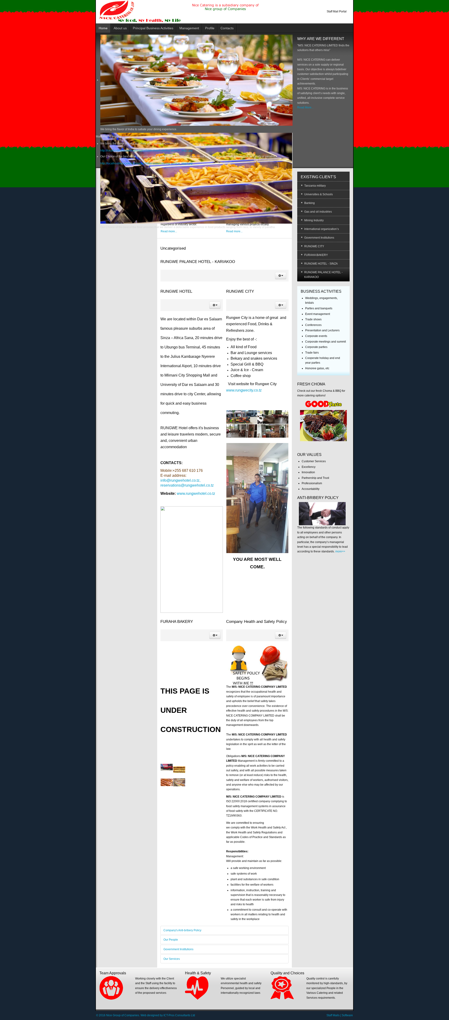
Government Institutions (178, 949)
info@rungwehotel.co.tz (179, 480)
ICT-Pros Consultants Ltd (179, 1015)
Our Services (171, 959)
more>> (340, 551)
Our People (170, 939)
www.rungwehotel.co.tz (196, 493)
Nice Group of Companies (122, 1015)
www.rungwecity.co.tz (244, 390)
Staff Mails (333, 1015)
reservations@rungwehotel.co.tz (187, 485)
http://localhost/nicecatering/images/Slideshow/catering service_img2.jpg (146, 163)
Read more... (169, 231)
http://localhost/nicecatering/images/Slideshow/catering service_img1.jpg (146, 150)
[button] (280, 275)
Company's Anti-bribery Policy (182, 930)
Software (347, 1015)
